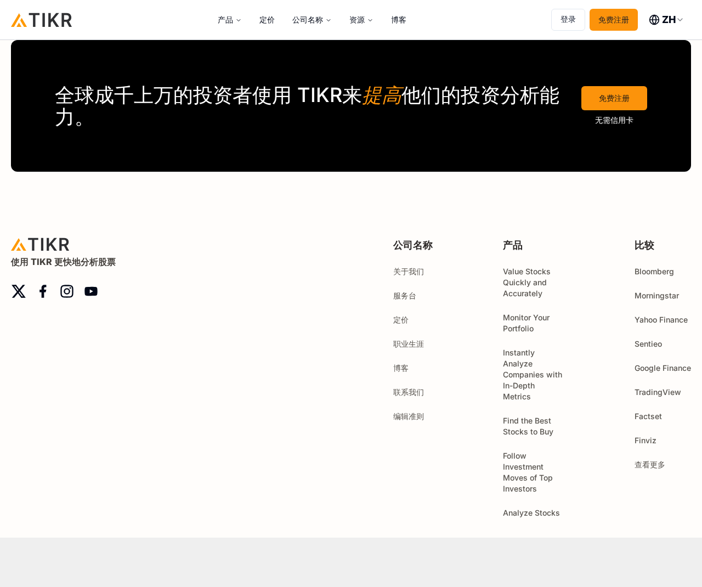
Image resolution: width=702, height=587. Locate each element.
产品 (225, 19)
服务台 (404, 295)
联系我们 (408, 392)
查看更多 (650, 464)
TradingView (658, 392)
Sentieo (648, 343)
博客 (398, 19)
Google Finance (663, 367)
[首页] (41, 19)
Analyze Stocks (531, 512)
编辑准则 (408, 416)
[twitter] (18, 291)
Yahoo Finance (661, 319)
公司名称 (307, 19)
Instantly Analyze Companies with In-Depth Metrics (532, 374)
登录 (568, 19)
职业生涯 (408, 343)
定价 (267, 19)
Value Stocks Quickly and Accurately (527, 282)
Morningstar (657, 295)
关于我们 (408, 271)
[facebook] (42, 291)
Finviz (645, 440)
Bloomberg (654, 271)
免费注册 (613, 19)
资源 (357, 19)
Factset (648, 416)
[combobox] (666, 20)
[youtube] (91, 291)
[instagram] (67, 291)
